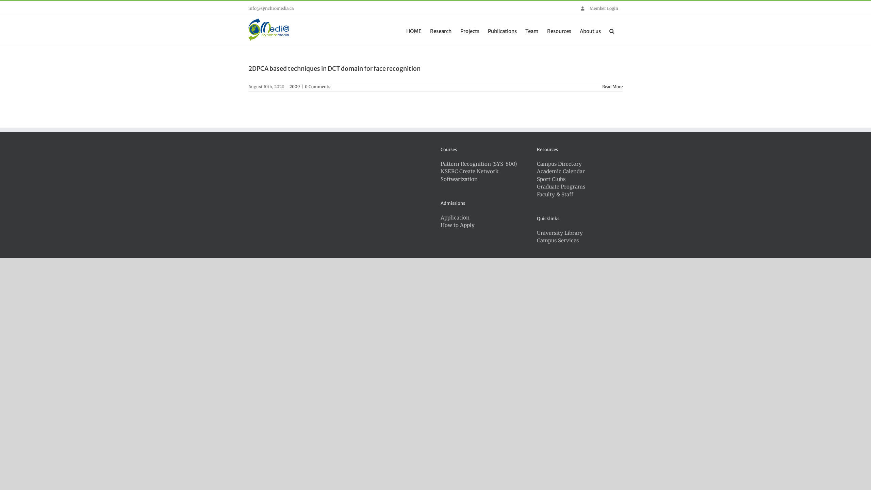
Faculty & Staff (555, 194)
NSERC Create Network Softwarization (470, 175)
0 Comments (317, 86)
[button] (611, 30)
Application (455, 217)
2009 (295, 86)
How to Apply (458, 225)
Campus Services (558, 240)
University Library (560, 233)
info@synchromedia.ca (271, 8)
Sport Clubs (551, 179)
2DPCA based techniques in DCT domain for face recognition (334, 68)
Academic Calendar (561, 171)
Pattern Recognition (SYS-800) (479, 164)
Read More (612, 86)
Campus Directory (559, 164)
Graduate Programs (561, 186)
